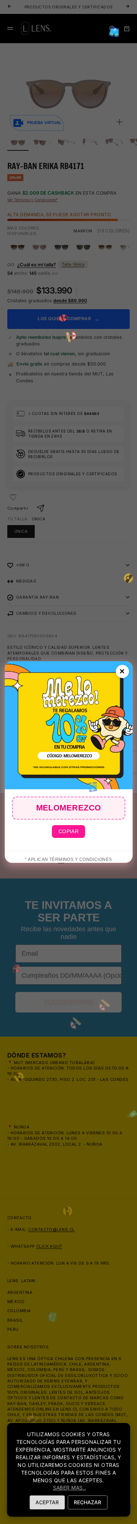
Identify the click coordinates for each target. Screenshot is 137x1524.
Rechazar (87, 1502)
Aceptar (47, 1502)
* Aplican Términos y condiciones (68, 859)
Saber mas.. (69, 1487)
